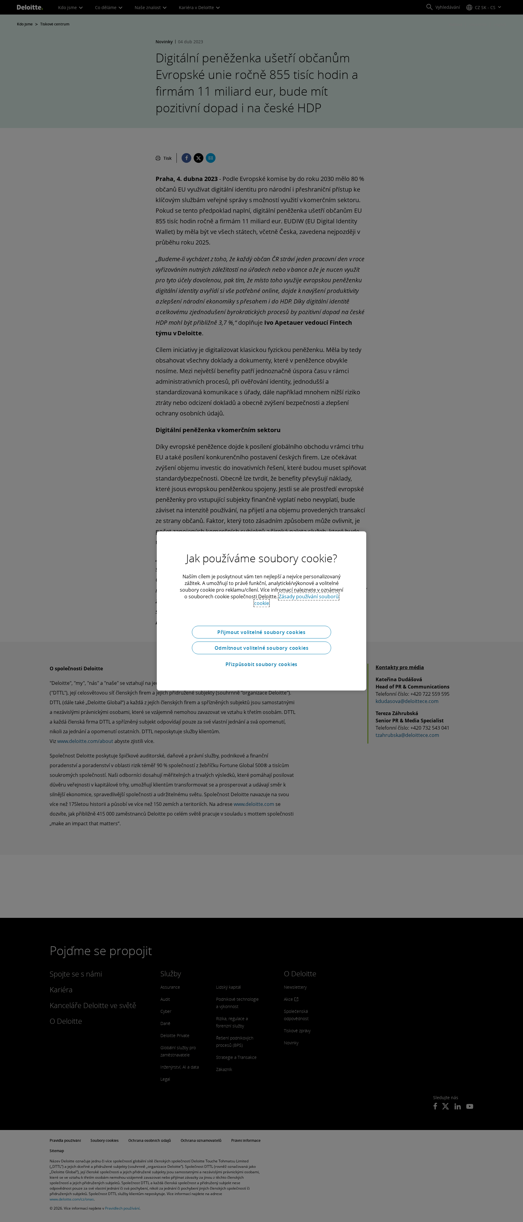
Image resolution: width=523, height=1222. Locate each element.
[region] (261, 611)
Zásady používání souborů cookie (296, 599)
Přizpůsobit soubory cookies (261, 664)
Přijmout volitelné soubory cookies (261, 632)
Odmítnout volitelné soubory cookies (262, 648)
